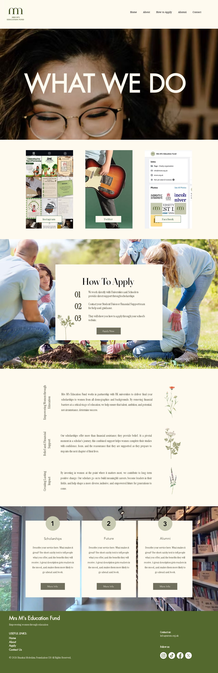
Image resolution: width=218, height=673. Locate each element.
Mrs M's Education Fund (35, 618)
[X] (188, 655)
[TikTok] (171, 655)
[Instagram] (163, 655)
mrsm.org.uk (172, 635)
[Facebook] (180, 655)
